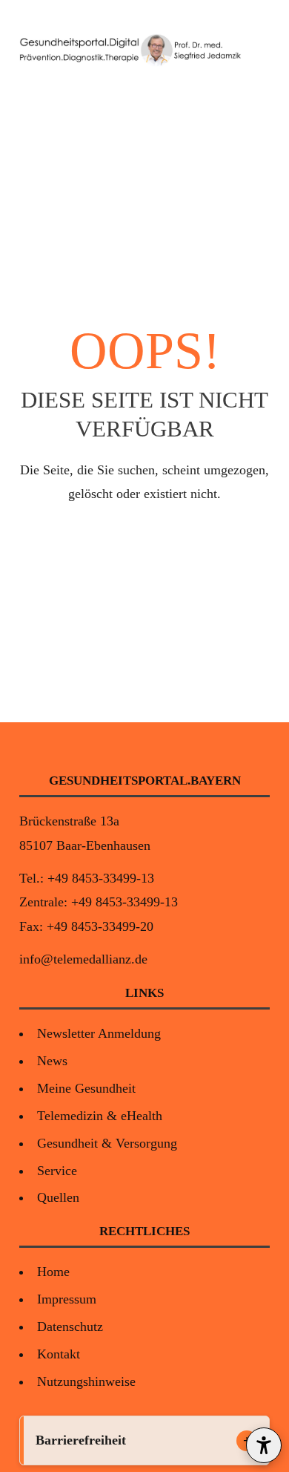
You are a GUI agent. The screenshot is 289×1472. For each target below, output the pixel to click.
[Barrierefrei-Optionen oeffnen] (264, 1445)
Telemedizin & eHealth (99, 1115)
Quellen (58, 1197)
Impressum (66, 1299)
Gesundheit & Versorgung (107, 1143)
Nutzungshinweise (86, 1381)
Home (53, 1271)
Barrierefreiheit (81, 1440)
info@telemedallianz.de (83, 959)
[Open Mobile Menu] (256, 50)
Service (57, 1170)
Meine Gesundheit (86, 1088)
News (52, 1060)
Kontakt (58, 1354)
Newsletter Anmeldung (99, 1033)
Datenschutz (70, 1326)
